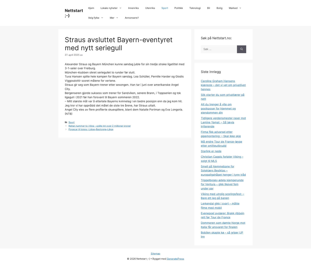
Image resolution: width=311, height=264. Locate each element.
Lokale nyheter (109, 8)
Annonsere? (132, 17)
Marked (233, 8)
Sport (164, 8)
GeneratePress (175, 258)
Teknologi (195, 8)
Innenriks (133, 8)
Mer (112, 17)
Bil (208, 8)
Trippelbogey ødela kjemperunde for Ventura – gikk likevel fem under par (222, 184)
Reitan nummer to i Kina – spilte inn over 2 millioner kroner (100, 125)
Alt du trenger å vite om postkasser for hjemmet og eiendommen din (218, 108)
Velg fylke (93, 17)
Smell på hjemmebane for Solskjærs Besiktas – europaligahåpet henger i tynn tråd (223, 170)
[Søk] (241, 49)
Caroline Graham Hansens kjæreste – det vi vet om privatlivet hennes (223, 85)
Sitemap (155, 253)
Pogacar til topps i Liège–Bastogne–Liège (91, 129)
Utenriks (150, 8)
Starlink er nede (211, 151)
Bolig (219, 8)
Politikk (178, 8)
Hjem (91, 8)
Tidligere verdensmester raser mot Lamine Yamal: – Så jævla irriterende (223, 122)
